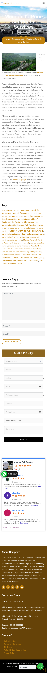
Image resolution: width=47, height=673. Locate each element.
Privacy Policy (9, 653)
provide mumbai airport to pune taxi (16, 255)
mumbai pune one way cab (19, 243)
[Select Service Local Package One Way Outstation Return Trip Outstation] (23, 361)
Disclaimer (8, 647)
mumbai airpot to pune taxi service (15, 237)
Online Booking (10, 641)
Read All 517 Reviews (11, 528)
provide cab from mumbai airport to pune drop (24, 252)
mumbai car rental (15, 240)
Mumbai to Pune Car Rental (12, 249)
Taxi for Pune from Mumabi (12, 261)
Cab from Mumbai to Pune (27, 213)
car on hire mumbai (32, 216)
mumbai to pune (14, 246)
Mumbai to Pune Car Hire (32, 246)
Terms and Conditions (12, 644)
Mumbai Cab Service (23, 462)
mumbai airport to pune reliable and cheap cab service (23, 234)
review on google (19, 179)
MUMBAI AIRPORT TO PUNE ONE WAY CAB (25, 231)
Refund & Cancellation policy (15, 650)
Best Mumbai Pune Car (11, 210)
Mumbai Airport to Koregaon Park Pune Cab (19, 225)
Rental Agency (38, 258)
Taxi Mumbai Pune (31, 261)
